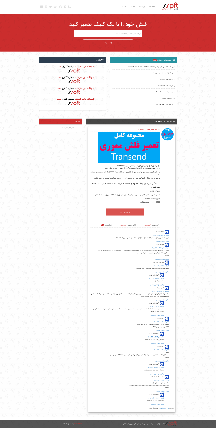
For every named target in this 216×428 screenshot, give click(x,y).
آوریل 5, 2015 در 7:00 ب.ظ (161, 265)
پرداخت (142, 6)
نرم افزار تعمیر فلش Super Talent (165, 92)
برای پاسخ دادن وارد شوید (162, 241)
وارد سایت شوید (164, 408)
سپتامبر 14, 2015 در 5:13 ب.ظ (155, 306)
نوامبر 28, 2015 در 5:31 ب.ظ (156, 337)
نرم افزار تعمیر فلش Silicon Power (165, 104)
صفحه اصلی (151, 6)
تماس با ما (124, 6)
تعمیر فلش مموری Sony (168, 98)
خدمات (133, 6)
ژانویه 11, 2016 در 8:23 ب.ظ (156, 398)
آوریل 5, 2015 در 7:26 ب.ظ (156, 278)
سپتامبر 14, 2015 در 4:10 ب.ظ (160, 291)
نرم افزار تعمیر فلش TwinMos (167, 79)
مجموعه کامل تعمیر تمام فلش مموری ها (164, 73)
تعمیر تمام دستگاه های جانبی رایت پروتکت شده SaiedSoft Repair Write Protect (151, 66)
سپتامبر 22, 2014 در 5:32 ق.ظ (160, 248)
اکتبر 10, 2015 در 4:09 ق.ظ (161, 321)
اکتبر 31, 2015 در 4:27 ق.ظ (161, 349)
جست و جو (108, 42)
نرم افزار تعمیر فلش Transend (166, 85)
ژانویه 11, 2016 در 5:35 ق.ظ (161, 380)
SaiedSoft (78, 423)
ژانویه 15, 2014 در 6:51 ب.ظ (161, 235)
